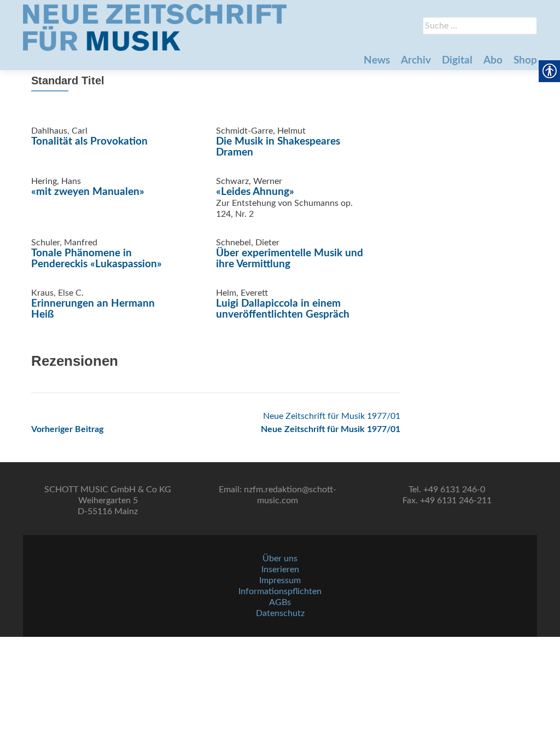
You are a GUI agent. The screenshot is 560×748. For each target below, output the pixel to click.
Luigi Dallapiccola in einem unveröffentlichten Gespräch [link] (282, 309)
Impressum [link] (280, 580)
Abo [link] (493, 60)
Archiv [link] (416, 60)
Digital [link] (457, 60)
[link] (155, 27)
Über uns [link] (280, 558)
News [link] (377, 60)
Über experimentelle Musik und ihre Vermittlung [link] (289, 258)
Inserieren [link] (280, 569)
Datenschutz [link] (280, 613)
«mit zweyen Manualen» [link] (87, 192)
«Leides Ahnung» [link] (255, 192)
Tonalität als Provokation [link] (89, 141)
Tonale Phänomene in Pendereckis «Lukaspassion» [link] (96, 258)
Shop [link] (525, 60)
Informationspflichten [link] (280, 591)
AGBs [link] (280, 602)
